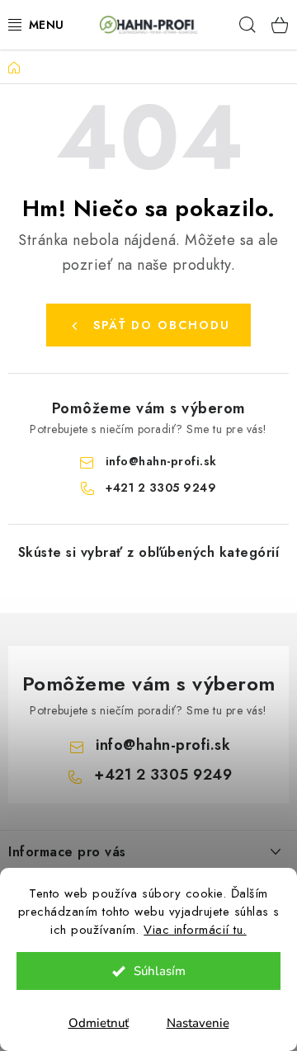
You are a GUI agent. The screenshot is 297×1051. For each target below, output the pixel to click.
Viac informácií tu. (195, 930)
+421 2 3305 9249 (161, 487)
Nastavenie (198, 1023)
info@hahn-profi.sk (161, 461)
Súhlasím (160, 971)
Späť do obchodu (161, 325)
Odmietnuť (98, 1023)
